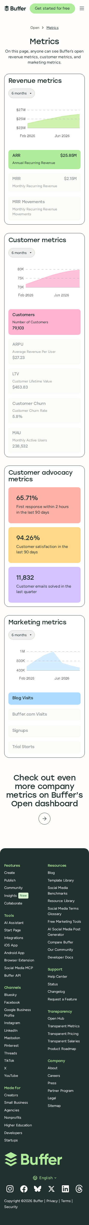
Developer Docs (60, 957)
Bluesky (10, 994)
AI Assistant (13, 922)
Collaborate (13, 903)
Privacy (52, 1201)
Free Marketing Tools (64, 921)
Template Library (61, 880)
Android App (14, 953)
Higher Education (18, 1125)
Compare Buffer (60, 942)
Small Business (16, 1102)
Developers (13, 1133)
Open (34, 27)
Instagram (12, 1023)
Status (53, 984)
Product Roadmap (62, 1048)
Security (11, 1207)
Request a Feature (62, 999)
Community (13, 887)
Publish (10, 880)
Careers (54, 1075)
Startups (11, 1140)
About (53, 1068)
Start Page (12, 930)
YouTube (11, 1075)
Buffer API (12, 975)
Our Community (60, 949)
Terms (66, 1201)
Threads (10, 1053)
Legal (52, 1098)
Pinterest (11, 1045)
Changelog (56, 991)
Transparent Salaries (64, 1041)
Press (52, 1083)
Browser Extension (19, 960)
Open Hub (56, 1018)
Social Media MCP (18, 968)
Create (9, 872)
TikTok (9, 1060)
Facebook (12, 1002)
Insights (15, 895)
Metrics (52, 27)
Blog (51, 872)
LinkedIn (11, 1030)
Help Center (57, 976)
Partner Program (61, 1090)
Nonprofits (12, 1117)
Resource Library (61, 901)
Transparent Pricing (63, 1033)
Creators (11, 1095)
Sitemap (54, 1105)
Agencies (11, 1110)
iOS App (11, 945)
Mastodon (12, 1038)
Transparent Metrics (64, 1026)
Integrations (13, 938)
